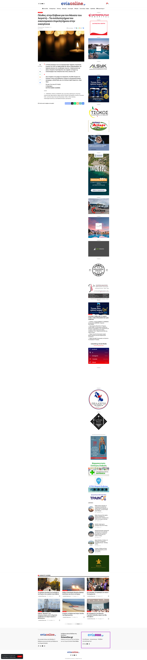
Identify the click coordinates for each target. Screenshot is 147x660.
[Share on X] (76, 28)
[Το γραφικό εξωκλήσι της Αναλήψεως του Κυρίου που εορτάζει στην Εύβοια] (49, 584)
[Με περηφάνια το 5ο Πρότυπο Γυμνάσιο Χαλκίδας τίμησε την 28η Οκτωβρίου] (98, 605)
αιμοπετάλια (66, 93)
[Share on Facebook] (74, 28)
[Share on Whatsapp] (78, 28)
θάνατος (62, 95)
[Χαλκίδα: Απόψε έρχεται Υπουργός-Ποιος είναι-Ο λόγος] (91, 526)
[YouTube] (42, 3)
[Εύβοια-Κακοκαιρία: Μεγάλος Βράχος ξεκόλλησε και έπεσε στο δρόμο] (73, 584)
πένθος (69, 96)
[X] (40, 3)
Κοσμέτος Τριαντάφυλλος (70, 95)
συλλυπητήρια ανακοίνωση (49, 98)
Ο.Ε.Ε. (45, 96)
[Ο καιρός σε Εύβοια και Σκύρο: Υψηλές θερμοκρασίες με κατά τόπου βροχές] (91, 550)
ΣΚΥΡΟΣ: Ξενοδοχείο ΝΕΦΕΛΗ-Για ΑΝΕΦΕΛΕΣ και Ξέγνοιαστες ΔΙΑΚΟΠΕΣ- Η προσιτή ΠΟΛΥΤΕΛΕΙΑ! (98, 323)
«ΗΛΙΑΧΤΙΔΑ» (48, 93)
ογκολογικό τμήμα (50, 96)
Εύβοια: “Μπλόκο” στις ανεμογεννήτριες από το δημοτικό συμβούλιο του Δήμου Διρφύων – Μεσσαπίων (47, 616)
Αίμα (63, 93)
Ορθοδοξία (40, 590)
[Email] (80, 28)
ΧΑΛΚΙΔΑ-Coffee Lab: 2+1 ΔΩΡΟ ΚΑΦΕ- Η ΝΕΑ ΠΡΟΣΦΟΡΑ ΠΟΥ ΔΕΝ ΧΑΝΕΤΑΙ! (98, 318)
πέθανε (66, 96)
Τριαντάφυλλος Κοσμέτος (60, 98)
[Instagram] (44, 3)
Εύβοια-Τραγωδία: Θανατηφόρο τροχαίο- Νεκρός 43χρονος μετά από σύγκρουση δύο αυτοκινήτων (97, 335)
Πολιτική (39, 611)
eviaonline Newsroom (42, 596)
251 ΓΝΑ (53, 93)
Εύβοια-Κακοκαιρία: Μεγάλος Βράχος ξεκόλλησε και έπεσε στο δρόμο (73, 593)
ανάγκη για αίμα (47, 95)
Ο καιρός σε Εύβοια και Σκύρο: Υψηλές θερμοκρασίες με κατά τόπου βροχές (101, 550)
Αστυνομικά (65, 590)
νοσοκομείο (81, 95)
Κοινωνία (40, 12)
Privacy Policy (5, 657)
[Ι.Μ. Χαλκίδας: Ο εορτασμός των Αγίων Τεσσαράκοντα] (98, 584)
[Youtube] (98, 359)
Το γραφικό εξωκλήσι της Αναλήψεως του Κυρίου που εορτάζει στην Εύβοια (48, 593)
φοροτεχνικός (68, 98)
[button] (19, 656)
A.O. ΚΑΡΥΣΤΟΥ (58, 93)
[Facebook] (39, 3)
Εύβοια (59, 95)
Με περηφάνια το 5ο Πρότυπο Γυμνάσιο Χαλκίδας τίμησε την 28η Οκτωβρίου (97, 615)
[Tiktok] (98, 362)
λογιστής (77, 95)
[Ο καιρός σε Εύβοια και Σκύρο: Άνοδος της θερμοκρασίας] (73, 605)
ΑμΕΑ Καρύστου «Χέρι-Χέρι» (74, 93)
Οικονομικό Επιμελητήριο (59, 96)
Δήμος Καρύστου (54, 95)
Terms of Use (12, 657)
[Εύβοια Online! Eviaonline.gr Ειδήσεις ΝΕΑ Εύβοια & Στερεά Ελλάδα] (73, 4)
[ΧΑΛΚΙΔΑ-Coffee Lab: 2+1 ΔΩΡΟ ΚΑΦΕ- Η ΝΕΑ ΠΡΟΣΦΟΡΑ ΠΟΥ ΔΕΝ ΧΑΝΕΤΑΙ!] (98, 308)
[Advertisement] (98, 377)
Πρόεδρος (73, 96)
